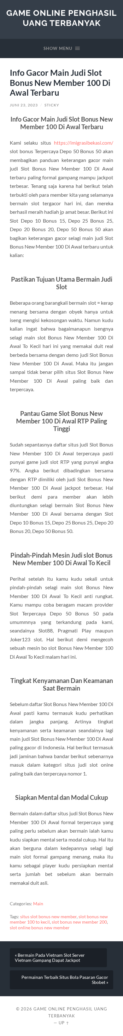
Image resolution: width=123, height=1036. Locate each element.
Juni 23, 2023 (24, 105)
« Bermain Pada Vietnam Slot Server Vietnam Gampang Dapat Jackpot (50, 958)
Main (38, 903)
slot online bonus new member (40, 927)
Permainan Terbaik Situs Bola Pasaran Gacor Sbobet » (64, 980)
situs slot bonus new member (48, 916)
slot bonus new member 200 (79, 922)
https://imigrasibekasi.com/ (83, 143)
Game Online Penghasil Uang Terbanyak (61, 18)
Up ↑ (64, 1022)
